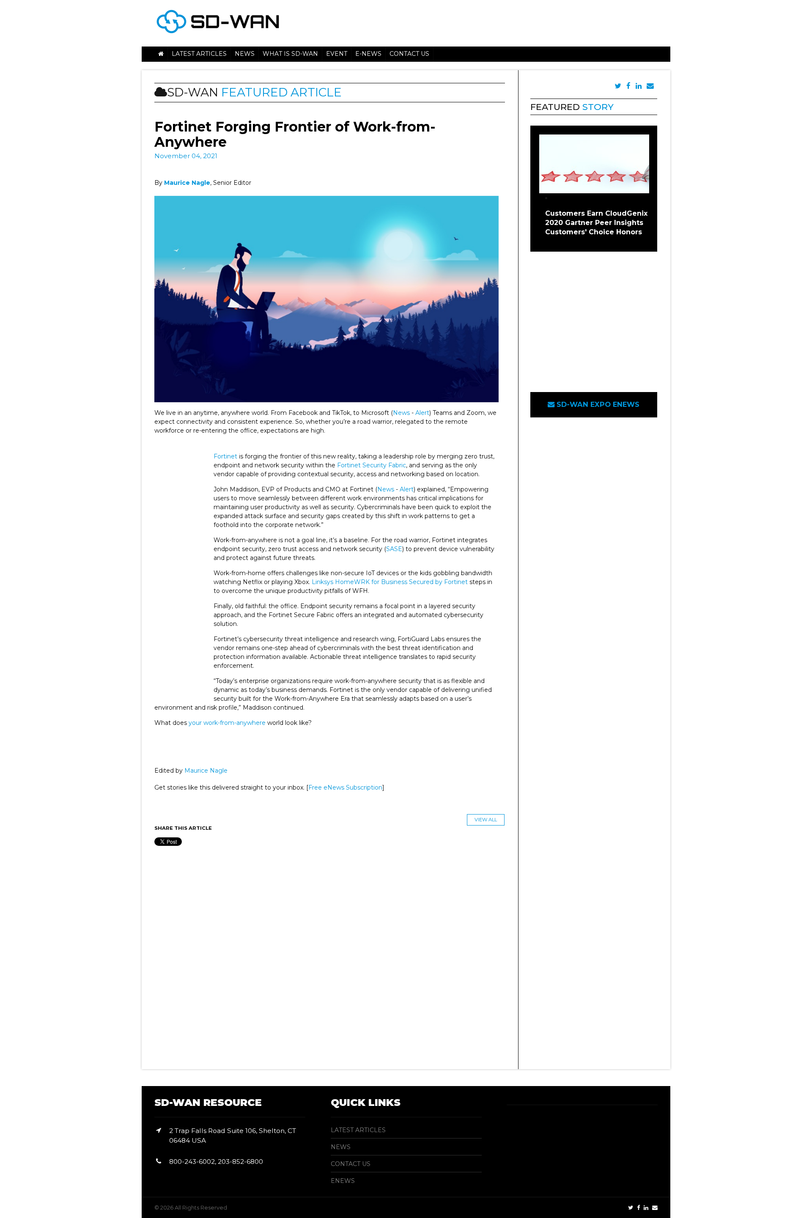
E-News (368, 54)
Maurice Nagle (206, 770)
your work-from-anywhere (227, 723)
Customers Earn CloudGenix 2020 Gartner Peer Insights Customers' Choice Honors (596, 222)
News (401, 413)
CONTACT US (350, 1164)
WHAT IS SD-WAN (290, 54)
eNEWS (343, 1181)
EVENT (336, 54)
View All (486, 820)
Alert (422, 413)
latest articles (199, 54)
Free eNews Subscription (345, 787)
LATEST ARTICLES (358, 1130)
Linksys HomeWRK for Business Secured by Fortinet (390, 582)
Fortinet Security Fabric (371, 465)
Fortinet (225, 456)
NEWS (245, 54)
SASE (394, 549)
